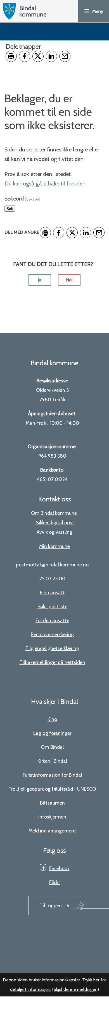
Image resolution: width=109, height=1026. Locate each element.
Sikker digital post (55, 522)
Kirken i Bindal (52, 761)
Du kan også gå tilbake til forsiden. (45, 183)
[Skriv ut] (11, 56)
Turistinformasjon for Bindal (52, 775)
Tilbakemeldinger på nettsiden (52, 662)
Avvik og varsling (54, 532)
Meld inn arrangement (52, 831)
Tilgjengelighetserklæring (52, 648)
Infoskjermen (52, 817)
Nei (69, 280)
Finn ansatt (52, 592)
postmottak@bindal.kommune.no (52, 565)
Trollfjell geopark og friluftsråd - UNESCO (52, 789)
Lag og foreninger (52, 733)
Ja (39, 280)
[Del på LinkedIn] (51, 56)
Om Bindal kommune (54, 513)
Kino (52, 719)
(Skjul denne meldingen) (75, 989)
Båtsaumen (52, 803)
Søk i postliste (52, 606)
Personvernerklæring (52, 634)
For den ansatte (52, 620)
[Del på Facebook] (24, 56)
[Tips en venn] (64, 56)
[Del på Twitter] (38, 56)
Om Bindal (52, 747)
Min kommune (54, 546)
